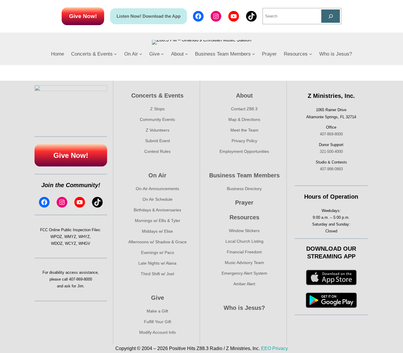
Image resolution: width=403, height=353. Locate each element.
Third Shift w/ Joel (157, 273)
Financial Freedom (244, 252)
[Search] (330, 16)
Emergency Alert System (244, 273)
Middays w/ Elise (157, 231)
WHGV (84, 243)
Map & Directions (244, 119)
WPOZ (56, 236)
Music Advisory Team (244, 262)
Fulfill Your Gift (157, 321)
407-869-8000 (80, 279)
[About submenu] (186, 53)
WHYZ (84, 236)
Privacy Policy (244, 140)
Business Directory (244, 188)
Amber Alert (244, 283)
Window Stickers (244, 230)
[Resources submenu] (310, 53)
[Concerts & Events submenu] (115, 53)
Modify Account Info (157, 332)
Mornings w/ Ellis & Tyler (157, 220)
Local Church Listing (244, 241)
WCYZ (70, 243)
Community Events (157, 119)
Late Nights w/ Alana (157, 263)
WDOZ (57, 243)
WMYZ (70, 236)
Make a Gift (157, 311)
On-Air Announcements (157, 188)
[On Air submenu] (140, 53)
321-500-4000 (331, 151)
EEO (266, 348)
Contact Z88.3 (244, 108)
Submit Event (157, 140)
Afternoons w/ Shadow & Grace (157, 241)
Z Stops (157, 108)
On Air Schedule (157, 199)
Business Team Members (244, 175)
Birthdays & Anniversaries (157, 210)
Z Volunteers (157, 130)
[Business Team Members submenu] (253, 53)
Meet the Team (244, 130)
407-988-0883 (331, 169)
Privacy (280, 348)
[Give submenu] (162, 53)
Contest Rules (157, 151)
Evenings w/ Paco (157, 252)
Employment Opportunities (244, 151)
